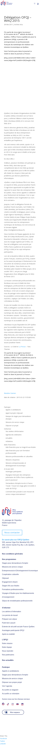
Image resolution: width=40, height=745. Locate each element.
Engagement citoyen (10, 582)
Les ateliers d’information (11, 611)
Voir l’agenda (7, 686)
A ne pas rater (9, 469)
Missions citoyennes (13, 460)
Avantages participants (13, 471)
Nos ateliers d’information (15, 431)
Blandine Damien (10, 393)
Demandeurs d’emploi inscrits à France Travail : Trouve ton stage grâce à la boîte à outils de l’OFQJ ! (21, 485)
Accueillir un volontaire (10, 693)
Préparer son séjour (9, 619)
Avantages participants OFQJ (13, 630)
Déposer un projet (12, 426)
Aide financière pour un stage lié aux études (21, 447)
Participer (7, 407)
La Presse (22, 347)
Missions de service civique (15, 422)
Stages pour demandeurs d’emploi (15, 563)
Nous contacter (12, 532)
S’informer (7, 429)
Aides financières (10, 445)
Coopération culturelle (10, 574)
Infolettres (9, 441)
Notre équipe (7, 647)
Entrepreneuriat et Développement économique (20, 571)
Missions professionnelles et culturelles (19, 456)
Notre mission (7, 643)
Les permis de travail (10, 615)
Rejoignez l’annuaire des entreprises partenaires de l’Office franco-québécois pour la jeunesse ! (19, 477)
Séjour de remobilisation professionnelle (17, 601)
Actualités (9, 438)
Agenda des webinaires (14, 435)
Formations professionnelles (12, 589)
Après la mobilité (8, 634)
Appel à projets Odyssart (14, 413)
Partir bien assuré (8, 623)
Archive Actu (18, 24)
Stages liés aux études (10, 586)
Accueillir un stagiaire (10, 690)
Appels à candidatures (13, 410)
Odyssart (5, 578)
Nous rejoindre (7, 651)
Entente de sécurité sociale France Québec (18, 627)
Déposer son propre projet (12, 682)
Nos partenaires (8, 655)
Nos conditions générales (12, 554)
